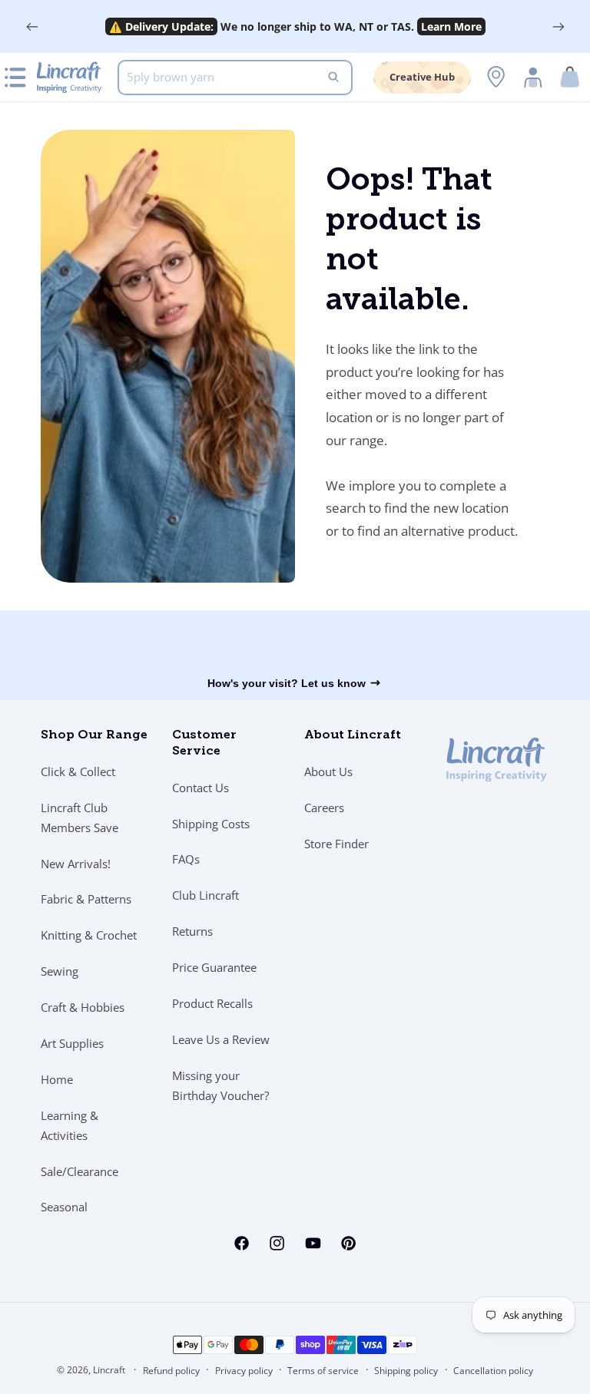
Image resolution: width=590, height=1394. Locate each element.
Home (57, 1079)
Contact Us (200, 787)
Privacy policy (244, 1370)
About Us (328, 771)
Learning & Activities (69, 1125)
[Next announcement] (558, 27)
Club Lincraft (205, 895)
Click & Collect (78, 771)
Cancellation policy (493, 1370)
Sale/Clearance (79, 1171)
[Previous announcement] (32, 27)
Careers (324, 807)
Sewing (59, 971)
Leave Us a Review (221, 1039)
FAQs (186, 859)
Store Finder (336, 843)
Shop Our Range (94, 735)
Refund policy (171, 1370)
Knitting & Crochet (89, 935)
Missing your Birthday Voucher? (220, 1085)
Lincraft (109, 1370)
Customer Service (204, 743)
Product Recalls (212, 1003)
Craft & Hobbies (82, 1007)
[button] (570, 77)
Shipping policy (406, 1370)
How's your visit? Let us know (286, 683)
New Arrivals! (76, 863)
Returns (192, 931)
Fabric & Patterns (86, 899)
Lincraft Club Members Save (79, 817)
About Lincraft (352, 735)
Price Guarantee (214, 967)
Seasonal (64, 1206)
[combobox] (235, 77)
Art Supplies (72, 1043)
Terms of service (323, 1370)
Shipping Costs (211, 823)
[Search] (333, 77)
